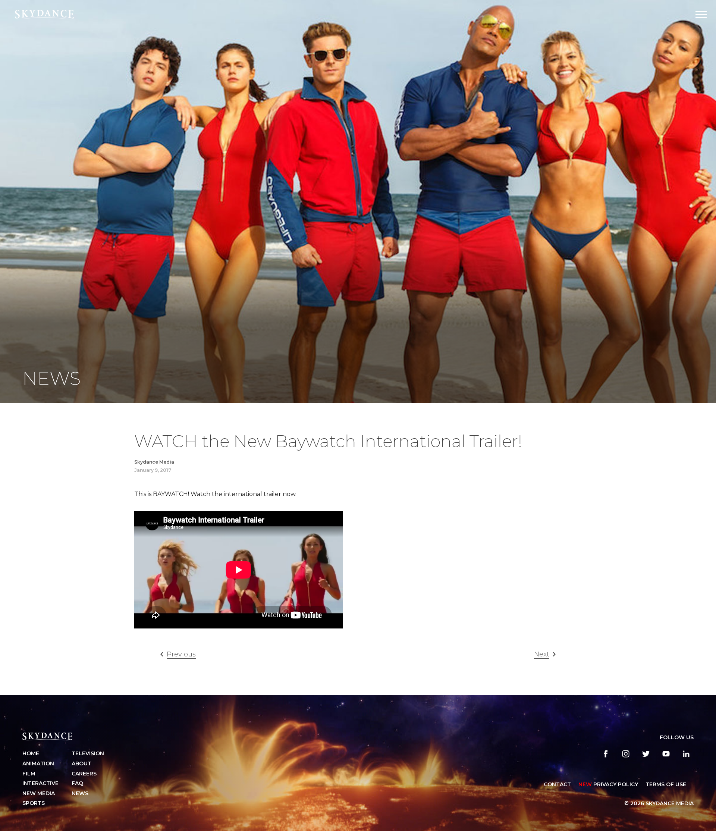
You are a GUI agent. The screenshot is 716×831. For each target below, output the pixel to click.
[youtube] (666, 753)
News (80, 793)
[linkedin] (686, 753)
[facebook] (605, 753)
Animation (38, 763)
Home (30, 753)
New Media (38, 793)
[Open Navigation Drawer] (701, 14)
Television (88, 753)
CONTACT (557, 784)
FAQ (77, 783)
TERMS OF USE (666, 784)
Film (28, 773)
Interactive (40, 783)
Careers (84, 773)
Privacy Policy (608, 784)
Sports (33, 803)
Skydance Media (154, 462)
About (81, 763)
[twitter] (645, 753)
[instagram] (625, 753)
